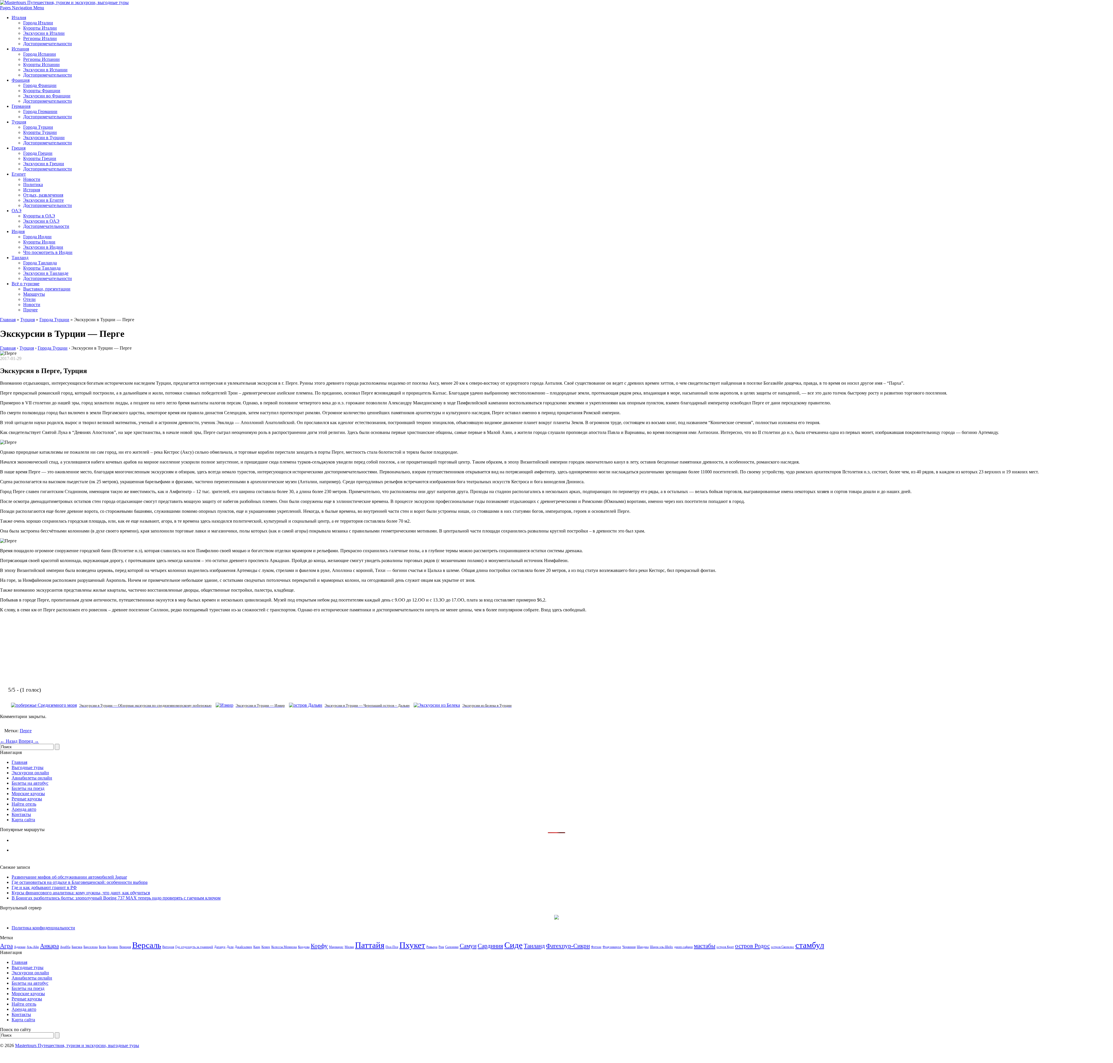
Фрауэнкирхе (612, 946)
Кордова (304, 946)
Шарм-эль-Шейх (661, 946)
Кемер (265, 946)
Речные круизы (27, 798)
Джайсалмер (243, 946)
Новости (31, 179)
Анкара (49, 945)
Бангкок (77, 946)
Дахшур (219, 946)
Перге (26, 730)
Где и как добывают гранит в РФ (44, 887)
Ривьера (431, 946)
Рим (441, 946)
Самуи (468, 945)
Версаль (146, 945)
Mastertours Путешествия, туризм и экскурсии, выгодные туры (77, 1045)
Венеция (125, 946)
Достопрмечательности (46, 226)
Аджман (20, 946)
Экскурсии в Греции (43, 163)
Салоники (452, 946)
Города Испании (39, 54)
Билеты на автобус (30, 783)
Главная (8, 319)
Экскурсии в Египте (43, 200)
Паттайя (369, 945)
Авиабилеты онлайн (32, 777)
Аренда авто (24, 809)
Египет (19, 174)
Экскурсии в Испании (45, 69)
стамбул (809, 945)
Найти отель (24, 804)
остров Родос (752, 945)
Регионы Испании (41, 59)
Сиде (513, 945)
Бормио (113, 946)
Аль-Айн (33, 946)
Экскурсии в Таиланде (45, 273)
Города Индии (37, 236)
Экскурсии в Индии (43, 247)
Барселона (90, 946)
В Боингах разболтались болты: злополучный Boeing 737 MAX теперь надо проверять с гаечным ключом (116, 897)
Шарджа (643, 946)
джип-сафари (683, 946)
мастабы (704, 945)
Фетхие (596, 946)
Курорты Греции (39, 158)
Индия (18, 231)
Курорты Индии (39, 241)
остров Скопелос (782, 946)
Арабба (65, 946)
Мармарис (336, 946)
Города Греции (37, 153)
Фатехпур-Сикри (568, 945)
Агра (6, 945)
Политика (33, 184)
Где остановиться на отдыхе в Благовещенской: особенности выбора (80, 882)
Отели (29, 299)
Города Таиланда (40, 262)
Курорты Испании (41, 64)
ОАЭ (16, 210)
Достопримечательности (47, 43)
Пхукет (412, 945)
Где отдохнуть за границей (194, 946)
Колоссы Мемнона (284, 946)
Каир (256, 946)
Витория (168, 946)
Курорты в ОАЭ (39, 215)
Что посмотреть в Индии (47, 252)
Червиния (629, 946)
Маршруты (34, 294)
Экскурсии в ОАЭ (41, 221)
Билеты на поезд (28, 788)
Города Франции (40, 85)
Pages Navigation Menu (22, 7)
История (31, 189)
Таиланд (20, 257)
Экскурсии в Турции (44, 137)
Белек (102, 946)
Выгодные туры (27, 767)
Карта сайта (23, 819)
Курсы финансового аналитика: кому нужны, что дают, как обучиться (81, 892)
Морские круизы (28, 793)
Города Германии (40, 111)
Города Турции (38, 127)
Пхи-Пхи (391, 946)
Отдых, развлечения (43, 194)
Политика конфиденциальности (43, 927)
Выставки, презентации (46, 288)
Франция (21, 80)
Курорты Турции (40, 132)
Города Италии (38, 22)
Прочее (30, 309)
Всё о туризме (25, 283)
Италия (19, 17)
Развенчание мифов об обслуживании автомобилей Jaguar (69, 877)
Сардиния (490, 945)
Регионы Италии (40, 38)
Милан (349, 946)
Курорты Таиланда (42, 268)
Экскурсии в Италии (44, 33)
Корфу (319, 945)
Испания (20, 48)
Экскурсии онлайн (30, 772)
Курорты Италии (40, 28)
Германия (21, 106)
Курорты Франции (41, 90)
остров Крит (725, 946)
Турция (19, 121)
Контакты (21, 814)
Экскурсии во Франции (46, 95)
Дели (230, 946)
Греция (19, 148)
